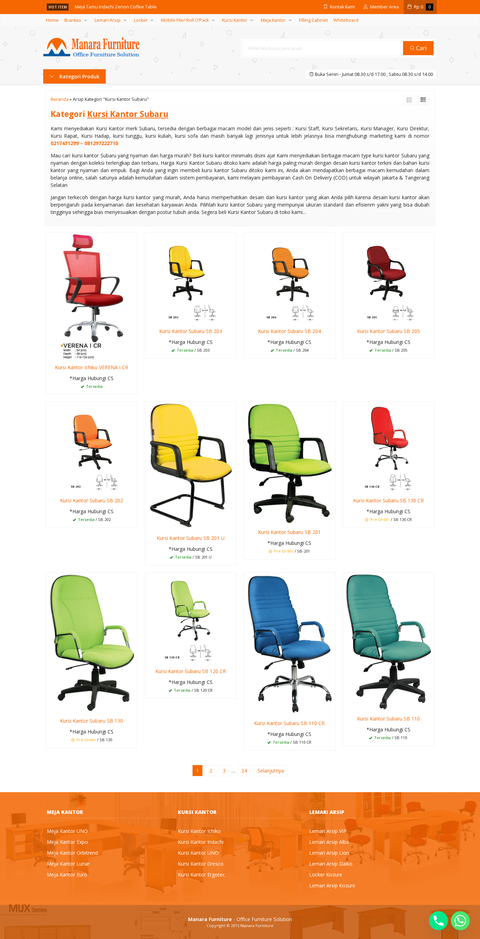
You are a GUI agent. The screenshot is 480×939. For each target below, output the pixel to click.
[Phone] (438, 920)
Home (52, 20)
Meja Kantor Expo (67, 842)
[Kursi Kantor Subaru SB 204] (289, 277)
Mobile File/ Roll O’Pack (185, 20)
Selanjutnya (271, 770)
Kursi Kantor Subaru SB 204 (289, 331)
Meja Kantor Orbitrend (72, 852)
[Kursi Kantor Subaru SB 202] (91, 447)
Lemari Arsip (108, 20)
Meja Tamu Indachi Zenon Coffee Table (116, 7)
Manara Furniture (256, 925)
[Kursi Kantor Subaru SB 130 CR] (388, 447)
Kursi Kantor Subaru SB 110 (388, 718)
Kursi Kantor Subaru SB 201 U (191, 538)
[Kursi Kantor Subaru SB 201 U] (190, 465)
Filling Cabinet (313, 20)
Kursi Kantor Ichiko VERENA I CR (91, 367)
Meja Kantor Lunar (68, 863)
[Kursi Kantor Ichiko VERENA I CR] (91, 295)
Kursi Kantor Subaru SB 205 (388, 331)
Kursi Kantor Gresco (200, 863)
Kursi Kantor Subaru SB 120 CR (190, 671)
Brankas (72, 20)
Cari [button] (421, 48)
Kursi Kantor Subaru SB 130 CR (388, 500)
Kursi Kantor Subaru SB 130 (91, 720)
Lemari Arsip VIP (327, 831)
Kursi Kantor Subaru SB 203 (190, 331)
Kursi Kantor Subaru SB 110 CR (289, 723)
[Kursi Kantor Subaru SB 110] (388, 641)
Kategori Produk (78, 76)
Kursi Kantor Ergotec (201, 874)
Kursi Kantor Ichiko (199, 831)
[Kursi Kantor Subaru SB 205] (388, 277)
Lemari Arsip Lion (329, 852)
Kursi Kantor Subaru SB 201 (289, 532)
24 (244, 770)
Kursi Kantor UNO (198, 852)
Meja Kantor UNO (67, 831)
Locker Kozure (325, 874)
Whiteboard (345, 20)
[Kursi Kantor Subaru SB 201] (289, 462)
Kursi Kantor (234, 20)
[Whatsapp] (460, 920)
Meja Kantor (273, 20)
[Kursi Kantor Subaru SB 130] (91, 642)
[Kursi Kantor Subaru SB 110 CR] (289, 643)
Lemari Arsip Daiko (330, 863)
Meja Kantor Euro (67, 874)
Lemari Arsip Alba (329, 842)
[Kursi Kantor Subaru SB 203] (190, 277)
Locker (141, 20)
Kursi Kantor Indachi (200, 842)
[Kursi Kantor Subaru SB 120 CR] (190, 617)
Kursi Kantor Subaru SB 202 (91, 500)
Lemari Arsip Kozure (332, 885)
